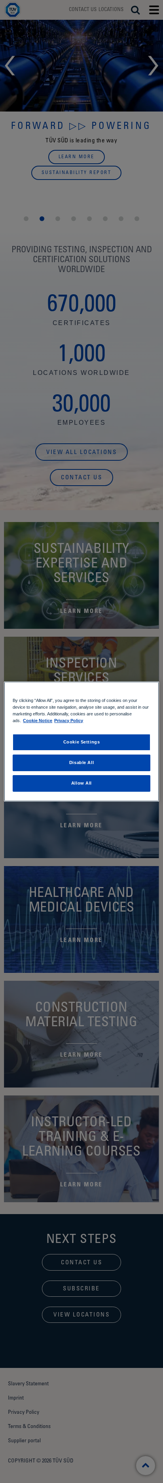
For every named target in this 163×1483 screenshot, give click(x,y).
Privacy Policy (68, 720)
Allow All (81, 783)
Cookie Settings (81, 742)
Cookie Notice (37, 720)
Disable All (81, 762)
